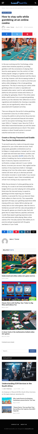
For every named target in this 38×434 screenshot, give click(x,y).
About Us (24, 424)
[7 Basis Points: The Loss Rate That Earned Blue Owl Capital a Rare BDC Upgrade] (7, 409)
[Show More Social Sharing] (34, 34)
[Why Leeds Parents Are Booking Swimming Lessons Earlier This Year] (7, 400)
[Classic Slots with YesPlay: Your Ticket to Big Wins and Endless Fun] (19, 291)
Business (5, 380)
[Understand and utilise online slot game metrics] (19, 264)
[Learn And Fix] (19, 3)
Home (3, 8)
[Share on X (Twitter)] (17, 34)
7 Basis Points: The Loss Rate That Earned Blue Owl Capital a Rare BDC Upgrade (24, 409)
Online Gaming (6, 12)
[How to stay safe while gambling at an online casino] (19, 49)
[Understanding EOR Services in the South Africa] (19, 371)
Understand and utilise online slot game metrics (18, 276)
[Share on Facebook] (7, 34)
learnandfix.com (29, 428)
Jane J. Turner (10, 27)
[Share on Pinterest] (27, 34)
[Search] (35, 3)
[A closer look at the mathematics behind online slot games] (19, 320)
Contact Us (15, 424)
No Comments (29, 27)
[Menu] (3, 3)
